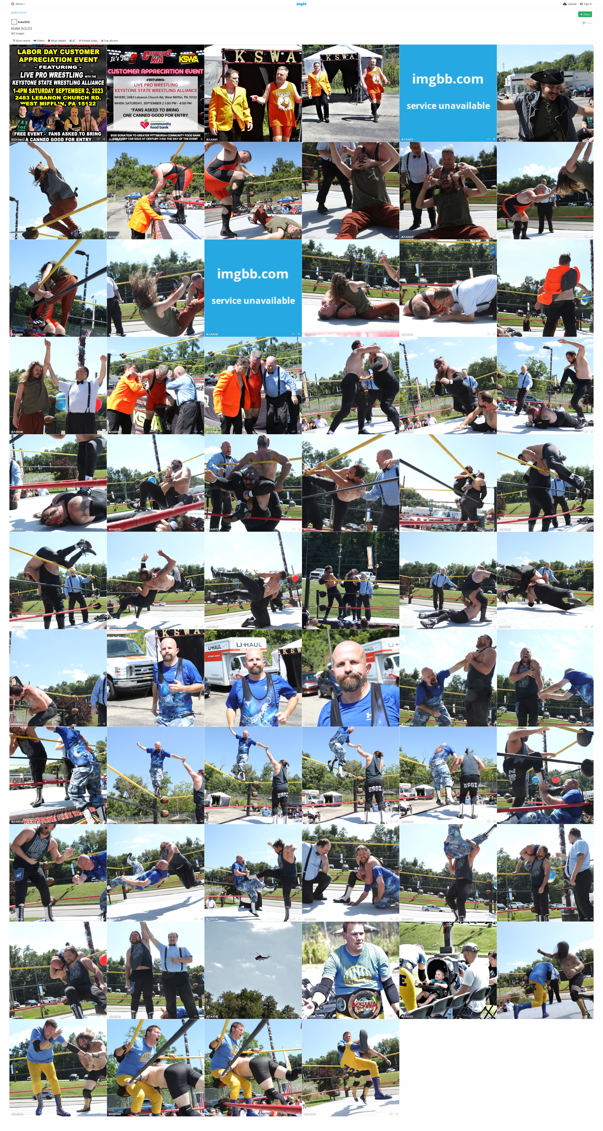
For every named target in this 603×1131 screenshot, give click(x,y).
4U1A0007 (17, 237)
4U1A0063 (407, 432)
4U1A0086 (17, 627)
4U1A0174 (309, 1114)
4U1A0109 (407, 724)
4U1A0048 (114, 432)
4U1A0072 (212, 529)
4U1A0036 (212, 334)
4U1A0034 (114, 334)
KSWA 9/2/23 (18, 12)
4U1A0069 (17, 529)
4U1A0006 (505, 139)
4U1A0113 (17, 821)
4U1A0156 (505, 1016)
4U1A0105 (114, 724)
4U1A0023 (407, 237)
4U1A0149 (309, 1016)
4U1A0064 (505, 432)
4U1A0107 (309, 724)
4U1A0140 (17, 1016)
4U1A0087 (114, 627)
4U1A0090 (212, 627)
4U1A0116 (212, 821)
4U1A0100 (505, 627)
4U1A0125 (17, 919)
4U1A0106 (212, 724)
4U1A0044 (505, 334)
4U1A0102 (17, 724)
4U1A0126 (114, 919)
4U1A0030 (17, 334)
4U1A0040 (309, 334)
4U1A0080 (309, 529)
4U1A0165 (212, 1114)
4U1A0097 (407, 627)
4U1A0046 (17, 432)
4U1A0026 (505, 237)
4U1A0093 (309, 627)
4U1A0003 (407, 139)
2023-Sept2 (17, 139)
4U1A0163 (17, 1114)
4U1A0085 (505, 529)
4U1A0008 (114, 237)
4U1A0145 (212, 1016)
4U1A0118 (407, 821)
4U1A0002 (309, 139)
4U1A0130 (309, 919)
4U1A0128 (212, 919)
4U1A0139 (505, 919)
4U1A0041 (407, 334)
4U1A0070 (114, 529)
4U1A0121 (505, 821)
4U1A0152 (407, 1016)
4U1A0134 (407, 919)
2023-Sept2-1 (116, 139)
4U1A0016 (212, 237)
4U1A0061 (309, 432)
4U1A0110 (505, 724)
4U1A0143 (114, 1016)
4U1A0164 (114, 1114)
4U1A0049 (212, 432)
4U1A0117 (309, 821)
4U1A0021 (309, 237)
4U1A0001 (212, 139)
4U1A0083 (407, 529)
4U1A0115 (114, 821)
